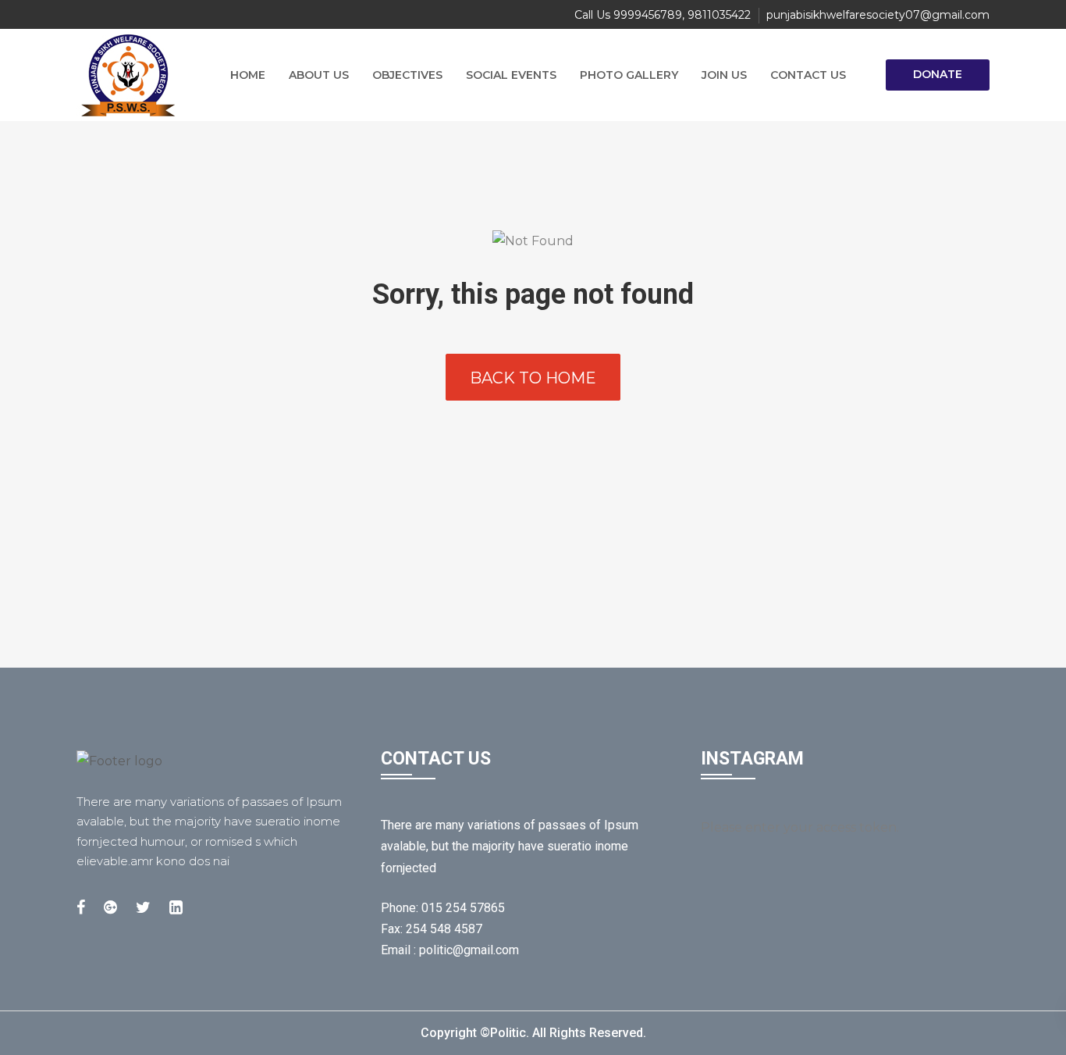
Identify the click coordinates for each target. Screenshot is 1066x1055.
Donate (937, 74)
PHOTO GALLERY (629, 75)
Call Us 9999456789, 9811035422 (662, 15)
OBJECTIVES (407, 75)
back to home (533, 378)
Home (247, 75)
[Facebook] (80, 907)
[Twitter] (143, 907)
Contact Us (808, 75)
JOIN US (724, 75)
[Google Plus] (110, 907)
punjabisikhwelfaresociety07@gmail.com (878, 15)
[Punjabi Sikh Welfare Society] (135, 75)
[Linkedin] (176, 907)
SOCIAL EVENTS (511, 75)
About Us (319, 75)
